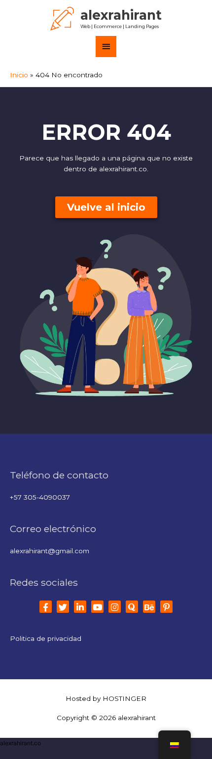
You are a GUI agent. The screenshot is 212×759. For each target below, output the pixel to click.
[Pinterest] (166, 607)
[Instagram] (114, 607)
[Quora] (132, 607)
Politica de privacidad (45, 638)
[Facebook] (45, 607)
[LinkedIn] (80, 607)
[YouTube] (97, 607)
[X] (63, 607)
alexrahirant (121, 15)
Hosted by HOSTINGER (106, 698)
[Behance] (149, 607)
